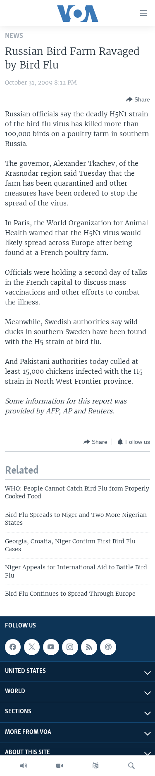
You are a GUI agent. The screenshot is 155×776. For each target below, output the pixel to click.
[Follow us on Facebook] (13, 647)
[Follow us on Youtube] (51, 647)
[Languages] (95, 765)
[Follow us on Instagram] (70, 647)
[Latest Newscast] (23, 765)
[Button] (138, 99)
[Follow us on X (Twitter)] (32, 647)
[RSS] (89, 647)
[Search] (131, 765)
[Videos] (59, 765)
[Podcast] (108, 647)
